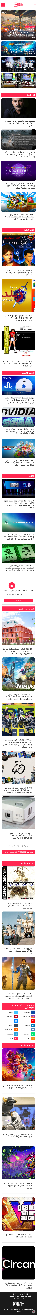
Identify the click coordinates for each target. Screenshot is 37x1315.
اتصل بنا (13, 1294)
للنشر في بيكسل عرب (24, 1296)
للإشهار (11, 1296)
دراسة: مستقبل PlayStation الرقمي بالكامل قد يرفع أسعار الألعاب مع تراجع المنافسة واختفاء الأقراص (19, 400)
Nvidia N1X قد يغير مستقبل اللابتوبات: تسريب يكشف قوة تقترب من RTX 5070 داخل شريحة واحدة (19, 568)
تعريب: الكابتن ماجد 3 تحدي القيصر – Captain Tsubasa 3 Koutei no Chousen (17, 363)
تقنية (31, 476)
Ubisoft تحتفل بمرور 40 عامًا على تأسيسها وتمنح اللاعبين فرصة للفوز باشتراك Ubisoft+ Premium (18, 790)
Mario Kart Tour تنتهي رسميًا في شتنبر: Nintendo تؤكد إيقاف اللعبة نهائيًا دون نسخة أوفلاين (19, 463)
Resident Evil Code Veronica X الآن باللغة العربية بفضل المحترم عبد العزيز (17, 272)
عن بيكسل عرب (24, 1294)
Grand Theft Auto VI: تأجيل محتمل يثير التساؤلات (19, 1236)
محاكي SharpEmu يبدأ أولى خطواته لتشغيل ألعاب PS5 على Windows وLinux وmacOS (20, 154)
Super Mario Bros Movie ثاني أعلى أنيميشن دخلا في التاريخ (17, 1086)
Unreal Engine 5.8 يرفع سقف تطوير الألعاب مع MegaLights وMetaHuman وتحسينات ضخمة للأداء (19, 504)
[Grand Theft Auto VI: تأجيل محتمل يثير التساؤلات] (18, 1214)
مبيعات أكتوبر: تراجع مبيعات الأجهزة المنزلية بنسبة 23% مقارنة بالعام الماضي (18, 1286)
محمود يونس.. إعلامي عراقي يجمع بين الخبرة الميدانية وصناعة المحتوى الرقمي (19, 123)
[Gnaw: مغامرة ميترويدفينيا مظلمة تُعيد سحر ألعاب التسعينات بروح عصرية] (18, 1162)
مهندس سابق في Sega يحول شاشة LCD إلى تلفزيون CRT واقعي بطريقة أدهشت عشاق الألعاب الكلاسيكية (20, 83)
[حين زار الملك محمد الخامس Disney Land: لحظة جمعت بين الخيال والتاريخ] (18, 928)
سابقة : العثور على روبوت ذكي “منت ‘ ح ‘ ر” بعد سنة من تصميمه (17, 1135)
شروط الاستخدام (18, 1298)
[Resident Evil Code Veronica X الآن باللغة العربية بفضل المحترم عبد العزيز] (18, 249)
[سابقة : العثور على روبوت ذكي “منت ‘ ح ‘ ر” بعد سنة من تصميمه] (18, 1113)
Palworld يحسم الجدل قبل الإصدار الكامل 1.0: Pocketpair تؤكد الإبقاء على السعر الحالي (18, 697)
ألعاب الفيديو (28, 373)
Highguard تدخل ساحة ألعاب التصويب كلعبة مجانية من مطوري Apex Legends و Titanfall (18, 996)
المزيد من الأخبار (26, 609)
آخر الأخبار (30, 95)
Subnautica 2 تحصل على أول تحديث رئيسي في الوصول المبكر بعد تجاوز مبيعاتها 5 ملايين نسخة (20, 186)
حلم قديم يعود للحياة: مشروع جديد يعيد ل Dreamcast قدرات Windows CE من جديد (18, 836)
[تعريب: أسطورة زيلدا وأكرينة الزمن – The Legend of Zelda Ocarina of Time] (18, 295)
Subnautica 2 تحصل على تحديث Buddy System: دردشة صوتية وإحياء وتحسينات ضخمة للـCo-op (19, 51)
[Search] (3, 5)
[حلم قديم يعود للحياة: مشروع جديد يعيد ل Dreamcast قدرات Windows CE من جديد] (18, 812)
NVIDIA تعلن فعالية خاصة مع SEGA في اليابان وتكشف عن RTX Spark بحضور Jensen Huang (19, 431)
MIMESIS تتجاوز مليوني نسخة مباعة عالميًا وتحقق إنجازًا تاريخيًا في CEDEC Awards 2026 (19, 33)
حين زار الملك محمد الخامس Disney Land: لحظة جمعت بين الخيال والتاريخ (17, 951)
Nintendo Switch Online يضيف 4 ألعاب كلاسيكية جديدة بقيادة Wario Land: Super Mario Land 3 (20, 217)
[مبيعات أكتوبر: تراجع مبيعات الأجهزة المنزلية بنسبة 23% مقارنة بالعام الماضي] (18, 1262)
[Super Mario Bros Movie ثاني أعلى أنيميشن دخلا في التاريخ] (18, 1064)
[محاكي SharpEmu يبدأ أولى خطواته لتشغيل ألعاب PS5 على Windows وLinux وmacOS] (18, 139)
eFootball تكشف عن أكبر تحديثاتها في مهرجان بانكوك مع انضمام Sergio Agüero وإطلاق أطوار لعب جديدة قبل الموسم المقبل (20, 66)
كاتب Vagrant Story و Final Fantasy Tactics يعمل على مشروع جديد (18, 906)
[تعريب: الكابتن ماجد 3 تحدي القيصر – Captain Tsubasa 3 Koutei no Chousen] (18, 340)
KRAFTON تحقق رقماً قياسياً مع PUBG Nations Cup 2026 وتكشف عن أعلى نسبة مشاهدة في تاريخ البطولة (17, 743)
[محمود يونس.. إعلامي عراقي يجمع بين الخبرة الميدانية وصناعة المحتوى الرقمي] (18, 108)
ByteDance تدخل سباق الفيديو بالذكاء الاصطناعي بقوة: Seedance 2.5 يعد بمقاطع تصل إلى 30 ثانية (19, 537)
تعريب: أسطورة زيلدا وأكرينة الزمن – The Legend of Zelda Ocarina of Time (18, 318)
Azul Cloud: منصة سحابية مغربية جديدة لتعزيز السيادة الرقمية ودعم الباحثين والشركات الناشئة (17, 651)
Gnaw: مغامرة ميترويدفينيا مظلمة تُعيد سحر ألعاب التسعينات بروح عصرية (18, 1186)
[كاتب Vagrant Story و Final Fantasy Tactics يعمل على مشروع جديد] (18, 882)
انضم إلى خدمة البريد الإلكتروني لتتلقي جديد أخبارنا (18, 591)
